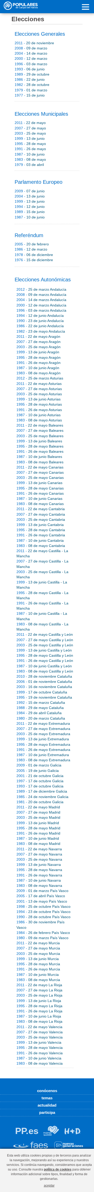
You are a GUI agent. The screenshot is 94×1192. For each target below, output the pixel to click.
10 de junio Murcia (37, 974)
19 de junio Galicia (37, 771)
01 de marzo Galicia (38, 765)
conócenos (47, 1090)
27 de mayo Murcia (38, 948)
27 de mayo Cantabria (40, 514)
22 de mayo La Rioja (39, 985)
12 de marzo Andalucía (41, 305)
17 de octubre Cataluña (41, 692)
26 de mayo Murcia (38, 969)
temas (47, 1098)
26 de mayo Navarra (39, 875)
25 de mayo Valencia (39, 1037)
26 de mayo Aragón (38, 363)
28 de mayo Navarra (39, 870)
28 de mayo (30, 144)
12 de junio (30, 206)
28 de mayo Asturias (39, 404)
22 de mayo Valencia (39, 1027)
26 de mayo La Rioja (39, 1011)
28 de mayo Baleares (39, 446)
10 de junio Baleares (39, 457)
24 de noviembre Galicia (42, 797)
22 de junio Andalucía (40, 326)
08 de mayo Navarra (39, 885)
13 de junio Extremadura (42, 739)
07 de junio (30, 191)
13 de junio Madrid (37, 823)
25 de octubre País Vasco (43, 906)
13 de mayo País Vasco (41, 901)
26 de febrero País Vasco (43, 933)
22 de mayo (30, 123)
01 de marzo (31, 90)
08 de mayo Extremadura (43, 760)
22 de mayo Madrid (38, 807)
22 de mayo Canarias (39, 467)
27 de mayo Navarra (39, 854)
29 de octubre (32, 74)
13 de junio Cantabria (40, 525)
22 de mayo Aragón (38, 336)
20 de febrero (32, 244)
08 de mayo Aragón (38, 373)
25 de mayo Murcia (38, 954)
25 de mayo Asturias (39, 394)
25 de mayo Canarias (40, 478)
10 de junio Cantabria (40, 540)
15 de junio (30, 95)
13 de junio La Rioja (38, 1001)
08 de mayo (30, 159)
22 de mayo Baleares (39, 425)
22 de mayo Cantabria (40, 509)
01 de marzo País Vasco (42, 891)
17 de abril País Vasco (40, 896)
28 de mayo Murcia (38, 964)
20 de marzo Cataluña (40, 718)
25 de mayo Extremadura (43, 734)
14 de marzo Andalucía (41, 300)
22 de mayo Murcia (38, 943)
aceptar (49, 1185)
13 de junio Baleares (39, 441)
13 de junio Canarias (39, 483)
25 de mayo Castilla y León (44, 645)
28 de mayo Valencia (39, 1047)
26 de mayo (30, 149)
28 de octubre (32, 85)
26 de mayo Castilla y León (44, 661)
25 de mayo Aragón (38, 347)
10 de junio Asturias (38, 415)
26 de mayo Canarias (40, 493)
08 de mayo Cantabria (40, 546)
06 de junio (30, 69)
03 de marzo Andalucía (41, 310)
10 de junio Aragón (37, 368)
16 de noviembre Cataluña (44, 687)
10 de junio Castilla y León (44, 666)
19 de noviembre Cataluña (44, 697)
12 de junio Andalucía (40, 315)
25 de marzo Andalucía (41, 289)
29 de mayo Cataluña (40, 708)
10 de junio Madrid (37, 838)
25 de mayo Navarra (39, 859)
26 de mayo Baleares (39, 451)
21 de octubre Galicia (39, 776)
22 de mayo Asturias (39, 384)
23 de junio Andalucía (40, 321)
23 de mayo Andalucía (40, 331)
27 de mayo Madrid (38, 812)
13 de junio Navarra (38, 864)
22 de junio (30, 79)
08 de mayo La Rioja (39, 1021)
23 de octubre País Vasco (43, 912)
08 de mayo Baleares (39, 462)
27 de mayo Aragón (38, 342)
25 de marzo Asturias (39, 378)
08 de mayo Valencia (39, 1063)
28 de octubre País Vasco (43, 917)
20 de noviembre (34, 43)
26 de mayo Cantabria (40, 535)
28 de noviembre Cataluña (44, 676)
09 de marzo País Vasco (42, 938)
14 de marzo (31, 53)
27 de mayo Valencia (39, 1032)
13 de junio (30, 138)
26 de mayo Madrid (38, 833)
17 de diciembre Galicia (41, 791)
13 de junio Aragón (37, 352)
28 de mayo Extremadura (43, 744)
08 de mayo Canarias (40, 504)
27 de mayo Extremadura (43, 729)
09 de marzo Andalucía (41, 294)
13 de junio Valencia (38, 1042)
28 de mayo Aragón (38, 357)
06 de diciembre (34, 255)
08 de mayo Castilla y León (44, 671)
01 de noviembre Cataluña (44, 681)
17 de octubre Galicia (39, 781)
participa (47, 1112)
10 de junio (30, 154)
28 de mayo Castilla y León (44, 655)
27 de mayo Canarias (40, 472)
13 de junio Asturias (38, 399)
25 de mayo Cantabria (40, 519)
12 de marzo (31, 58)
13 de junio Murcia (37, 959)
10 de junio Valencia (38, 1058)
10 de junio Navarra (38, 880)
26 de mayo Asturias (39, 410)
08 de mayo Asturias (39, 420)
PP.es (26, 1131)
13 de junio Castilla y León (44, 650)
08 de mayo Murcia (38, 980)
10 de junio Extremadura (42, 755)
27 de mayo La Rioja (39, 990)
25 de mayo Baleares (39, 436)
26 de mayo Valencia (39, 1053)
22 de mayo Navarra (39, 849)
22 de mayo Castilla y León (44, 634)
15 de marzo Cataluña (40, 702)
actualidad (47, 1105)
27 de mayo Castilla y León (44, 640)
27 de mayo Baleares (39, 430)
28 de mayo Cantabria (40, 530)
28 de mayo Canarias (40, 488)
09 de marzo (31, 48)
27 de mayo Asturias (39, 389)
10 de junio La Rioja (38, 1016)
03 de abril (29, 165)
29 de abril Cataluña (39, 713)
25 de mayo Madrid (38, 817)
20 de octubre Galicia (39, 802)
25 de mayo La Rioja (39, 995)
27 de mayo (30, 128)
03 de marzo (31, 64)
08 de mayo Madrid (38, 844)
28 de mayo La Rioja (39, 1006)
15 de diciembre (34, 260)
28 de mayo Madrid (38, 828)
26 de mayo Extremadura (43, 750)
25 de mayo (30, 133)
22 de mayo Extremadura (43, 723)
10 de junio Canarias (39, 498)
